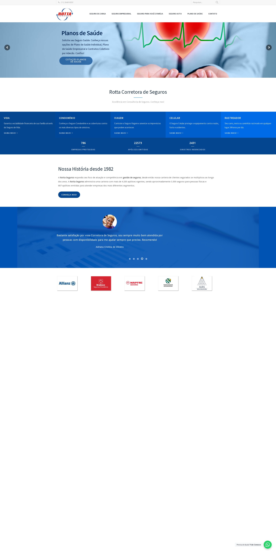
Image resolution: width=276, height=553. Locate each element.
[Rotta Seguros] (64, 14)
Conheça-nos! (69, 194)
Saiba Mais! (175, 133)
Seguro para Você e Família (150, 13)
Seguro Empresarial (121, 13)
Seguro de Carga (97, 13)
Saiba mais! (10, 133)
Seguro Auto (175, 13)
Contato (212, 13)
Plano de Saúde (195, 13)
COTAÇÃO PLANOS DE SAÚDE (78, 60)
